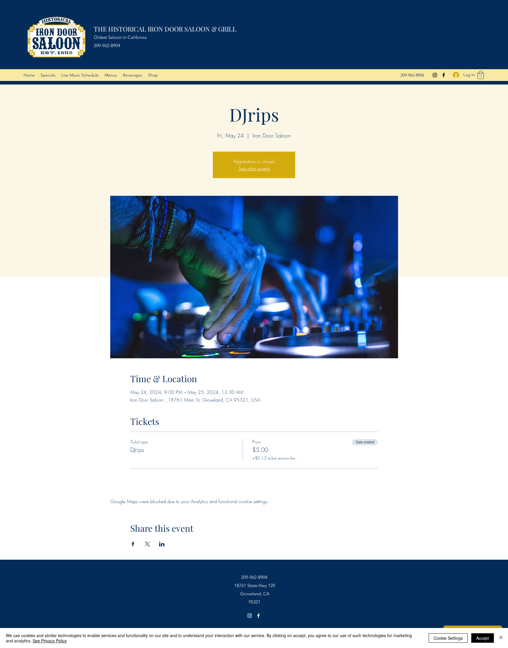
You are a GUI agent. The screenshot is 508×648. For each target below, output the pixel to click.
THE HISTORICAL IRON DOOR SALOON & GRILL (165, 28)
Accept (482, 638)
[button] (480, 75)
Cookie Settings (448, 638)
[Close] (500, 638)
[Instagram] (435, 75)
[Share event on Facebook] (133, 544)
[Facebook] (444, 75)
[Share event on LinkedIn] (162, 544)
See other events (254, 168)
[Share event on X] (147, 544)
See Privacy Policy (50, 641)
